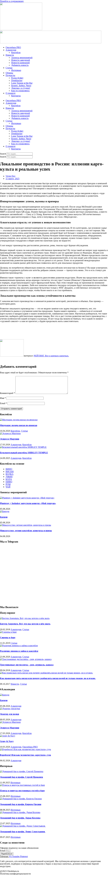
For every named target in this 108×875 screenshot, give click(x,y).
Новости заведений (20, 60)
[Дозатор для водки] (10, 708)
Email (3, 403)
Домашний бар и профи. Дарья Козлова (20, 818)
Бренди (3, 517)
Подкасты (10, 75)
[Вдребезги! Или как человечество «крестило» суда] (25, 749)
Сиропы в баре (7, 637)
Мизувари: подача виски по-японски (18, 425)
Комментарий (7, 393)
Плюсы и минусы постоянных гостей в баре (22, 790)
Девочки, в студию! (20, 88)
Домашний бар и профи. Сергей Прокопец (21, 777)
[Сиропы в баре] (8, 632)
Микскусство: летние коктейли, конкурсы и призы (26, 530)
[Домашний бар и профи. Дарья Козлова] (20, 812)
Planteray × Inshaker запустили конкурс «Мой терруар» (28, 503)
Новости (10, 55)
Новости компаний (20, 62)
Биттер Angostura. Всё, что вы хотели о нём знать (25, 624)
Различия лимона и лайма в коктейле (19, 651)
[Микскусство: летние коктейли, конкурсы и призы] (25, 525)
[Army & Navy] (7, 736)
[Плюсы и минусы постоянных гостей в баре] (22, 785)
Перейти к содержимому (12, 1)
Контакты (16, 95)
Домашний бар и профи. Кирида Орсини (20, 804)
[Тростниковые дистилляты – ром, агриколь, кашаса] (25, 659)
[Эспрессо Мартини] (10, 433)
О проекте (10, 93)
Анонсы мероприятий (21, 57)
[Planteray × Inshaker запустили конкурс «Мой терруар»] (27, 498)
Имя (3, 398)
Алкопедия (11, 50)
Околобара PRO (13, 47)
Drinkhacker (16, 80)
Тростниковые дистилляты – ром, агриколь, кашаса (26, 665)
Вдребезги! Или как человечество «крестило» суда (25, 755)
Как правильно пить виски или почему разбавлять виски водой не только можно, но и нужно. (48, 678)
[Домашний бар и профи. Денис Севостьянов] (23, 826)
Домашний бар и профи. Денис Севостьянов (23, 831)
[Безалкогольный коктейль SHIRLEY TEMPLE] (23, 447)
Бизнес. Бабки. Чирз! (21, 85)
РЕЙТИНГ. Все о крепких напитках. (51, 356)
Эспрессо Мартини (9, 439)
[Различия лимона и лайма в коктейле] (19, 645)
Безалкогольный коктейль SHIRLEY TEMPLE (24, 452)
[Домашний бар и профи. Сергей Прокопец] (21, 771)
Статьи (9, 68)
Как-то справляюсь (20, 90)
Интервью (16, 70)
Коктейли (16, 52)
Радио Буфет (17, 78)
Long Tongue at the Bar (21, 83)
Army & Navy (7, 741)
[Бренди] (4, 511)
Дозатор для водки (9, 714)
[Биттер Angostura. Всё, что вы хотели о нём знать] (25, 618)
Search (3, 154)
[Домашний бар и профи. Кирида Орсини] (21, 798)
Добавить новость (20, 65)
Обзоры (9, 73)
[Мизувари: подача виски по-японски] (19, 420)
